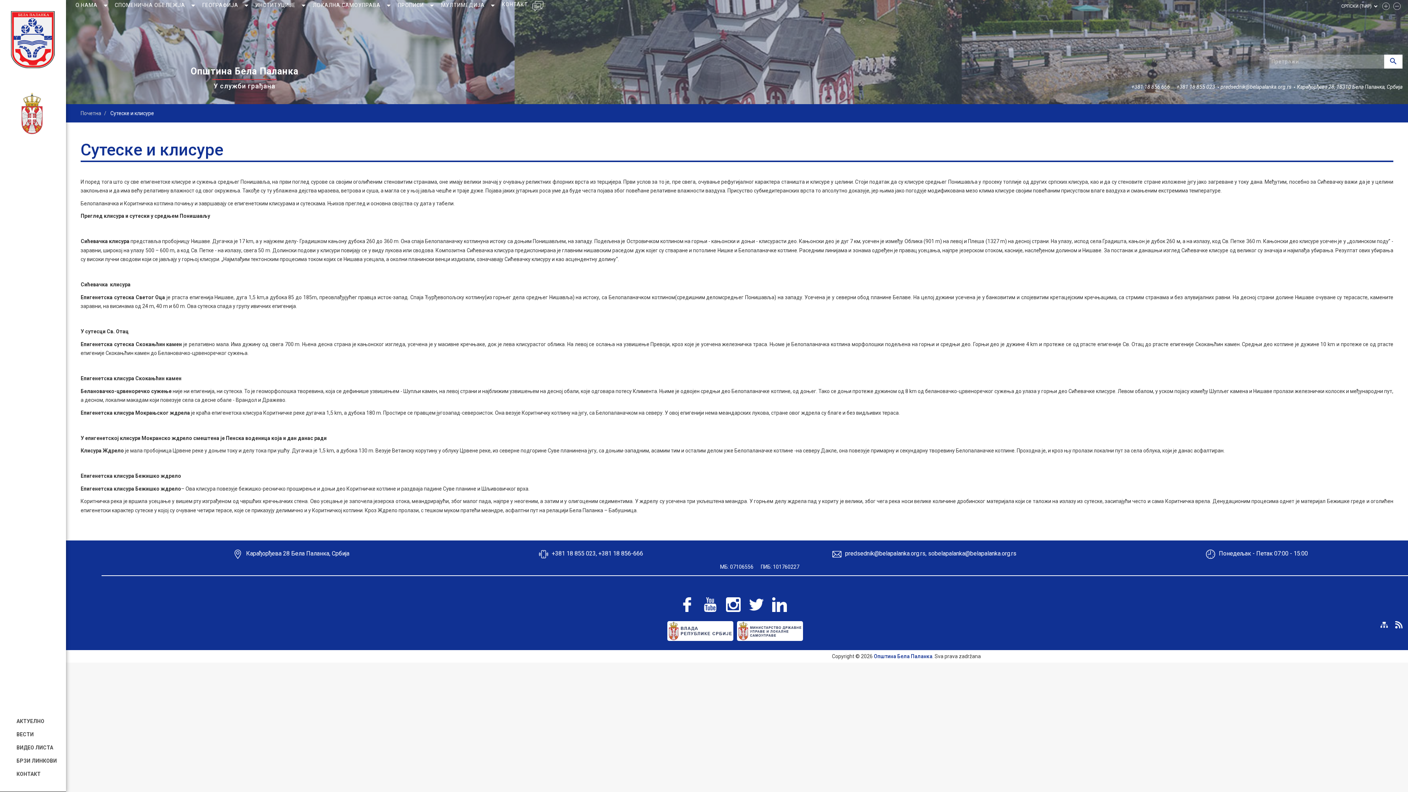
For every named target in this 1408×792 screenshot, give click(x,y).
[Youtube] (710, 604)
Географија (221, 5)
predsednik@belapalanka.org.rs (1256, 87)
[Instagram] (733, 604)
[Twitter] (756, 604)
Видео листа (34, 748)
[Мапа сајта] (1384, 624)
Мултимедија (463, 5)
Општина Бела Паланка (903, 656)
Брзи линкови (36, 761)
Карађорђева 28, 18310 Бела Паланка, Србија (1349, 87)
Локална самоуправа (347, 5)
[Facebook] (687, 604)
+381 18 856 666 (1151, 87)
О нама (87, 5)
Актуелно (30, 721)
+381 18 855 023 (1196, 87)
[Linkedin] (779, 604)
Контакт (28, 774)
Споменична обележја (151, 5)
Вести (25, 734)
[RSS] (1398, 624)
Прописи (411, 5)
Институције (276, 5)
